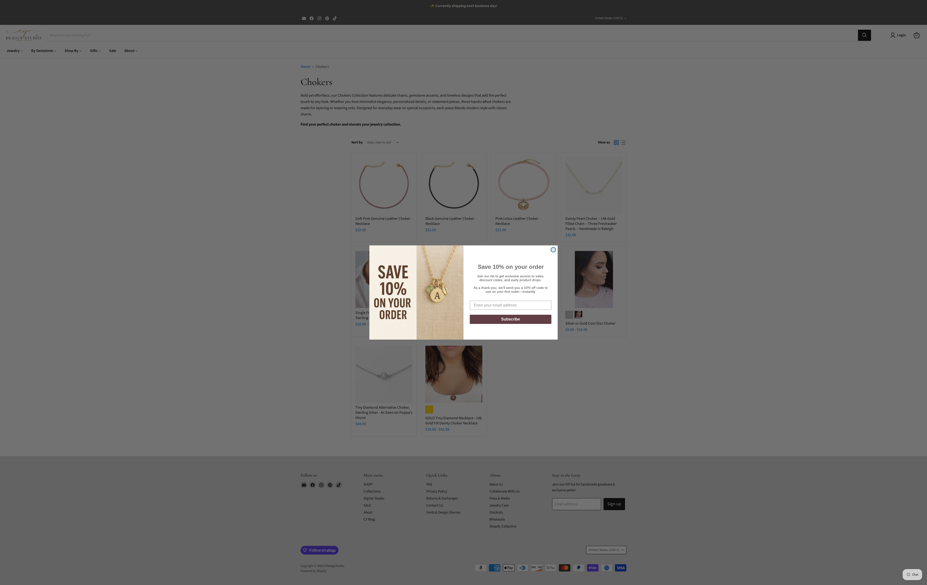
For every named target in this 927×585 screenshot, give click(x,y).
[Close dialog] (553, 249)
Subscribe (510, 319)
